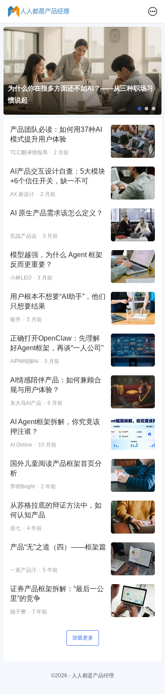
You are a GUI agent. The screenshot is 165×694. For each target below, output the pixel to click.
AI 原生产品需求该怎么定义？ (56, 213)
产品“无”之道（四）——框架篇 (58, 547)
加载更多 (82, 638)
